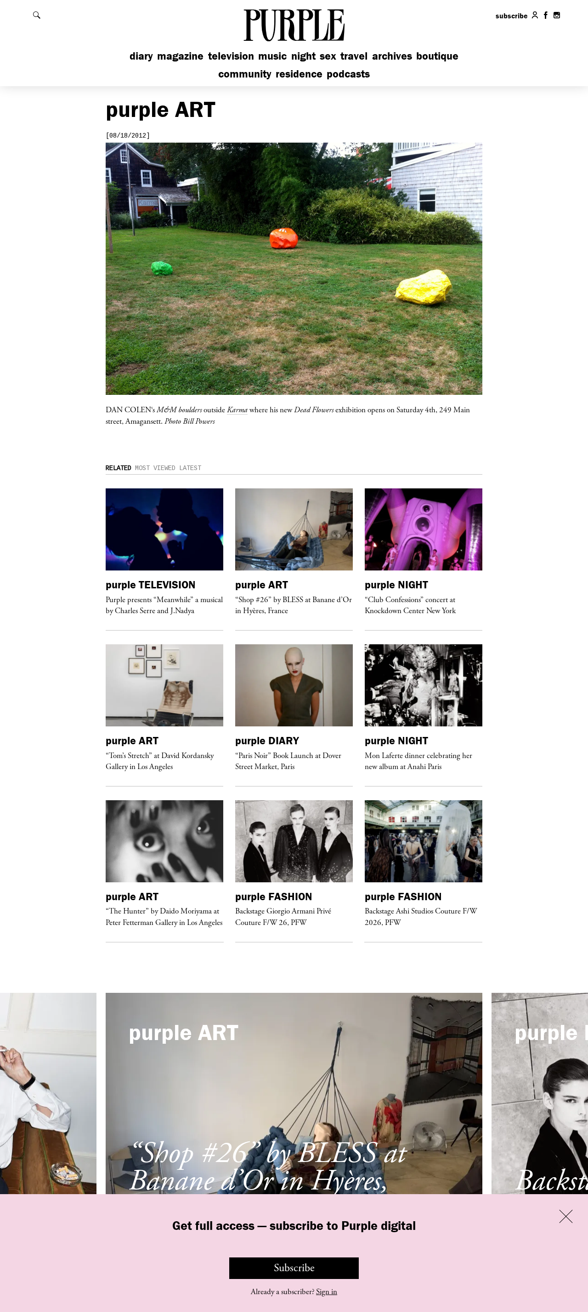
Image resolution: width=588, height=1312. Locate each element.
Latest (190, 468)
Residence (299, 73)
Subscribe (294, 1268)
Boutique (437, 55)
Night (303, 55)
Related (118, 468)
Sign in (326, 1292)
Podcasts (348, 73)
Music (272, 55)
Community (244, 73)
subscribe (512, 15)
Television (231, 55)
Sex (328, 55)
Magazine (180, 55)
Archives (392, 55)
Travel (354, 55)
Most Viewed (155, 468)
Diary (141, 55)
